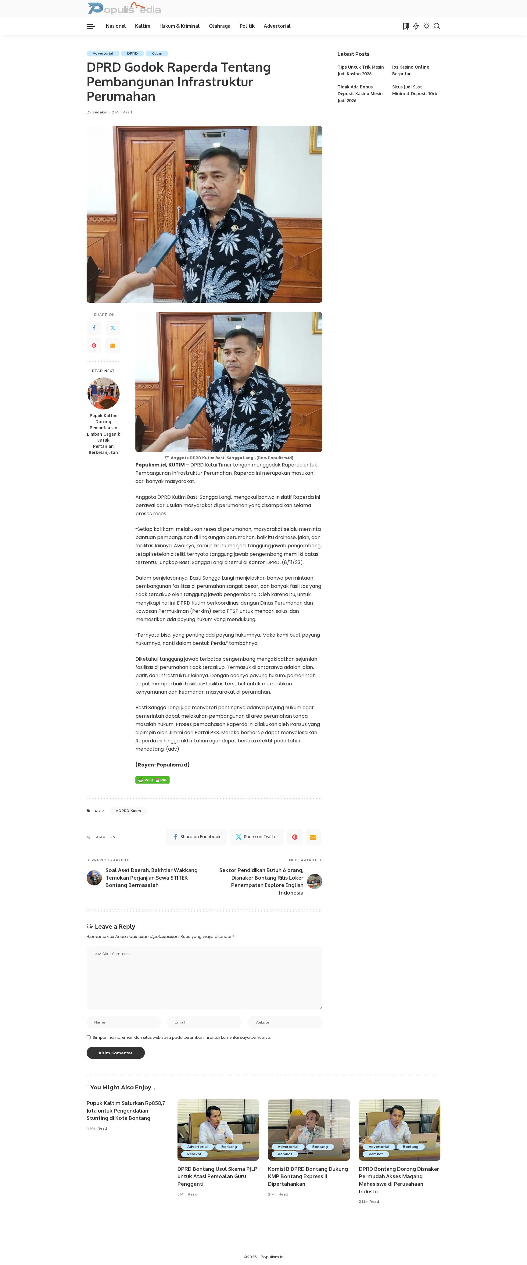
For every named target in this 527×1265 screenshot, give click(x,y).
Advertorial (103, 53)
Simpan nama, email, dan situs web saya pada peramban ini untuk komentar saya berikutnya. (182, 1037)
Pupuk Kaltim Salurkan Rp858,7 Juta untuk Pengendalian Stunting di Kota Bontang (126, 1110)
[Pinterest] (94, 345)
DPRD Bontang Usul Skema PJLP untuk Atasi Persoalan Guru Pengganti (217, 1176)
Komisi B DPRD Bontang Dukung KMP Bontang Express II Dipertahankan (308, 1176)
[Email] (113, 345)
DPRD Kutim (130, 811)
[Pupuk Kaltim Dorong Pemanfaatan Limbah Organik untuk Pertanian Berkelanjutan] (104, 393)
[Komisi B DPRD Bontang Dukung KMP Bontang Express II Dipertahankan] (309, 1130)
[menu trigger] (94, 26)
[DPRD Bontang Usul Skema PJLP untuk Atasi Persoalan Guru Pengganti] (218, 1130)
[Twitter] (113, 328)
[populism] (124, 9)
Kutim (157, 53)
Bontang (229, 1147)
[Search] (436, 26)
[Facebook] (94, 328)
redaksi (100, 112)
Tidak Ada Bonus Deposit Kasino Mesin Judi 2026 (360, 93)
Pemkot (194, 1154)
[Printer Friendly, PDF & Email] (152, 780)
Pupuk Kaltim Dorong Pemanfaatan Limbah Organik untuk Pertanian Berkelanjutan (103, 434)
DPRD (132, 53)
